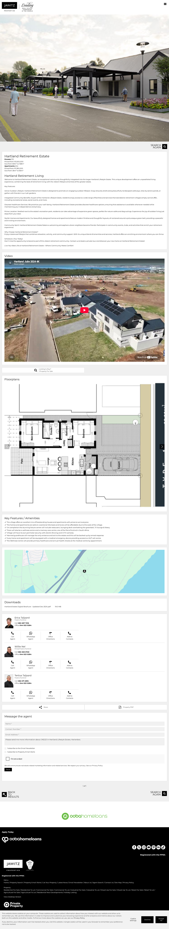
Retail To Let (149, 890)
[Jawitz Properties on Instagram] (144, 847)
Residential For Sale (12, 890)
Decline (147, 920)
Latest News (63, 883)
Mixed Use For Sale (108, 890)
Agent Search (98, 883)
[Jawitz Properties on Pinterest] (153, 847)
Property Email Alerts (26, 752)
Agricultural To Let (28, 892)
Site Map (118, 883)
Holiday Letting (70, 892)
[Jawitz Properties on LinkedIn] (158, 847)
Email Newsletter (28, 748)
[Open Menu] (165, 4)
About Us (87, 883)
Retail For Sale (137, 890)
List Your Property (49, 883)
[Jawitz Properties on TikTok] (163, 847)
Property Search (16, 883)
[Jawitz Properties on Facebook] (134, 847)
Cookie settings (133, 919)
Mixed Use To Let (123, 890)
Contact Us (109, 883)
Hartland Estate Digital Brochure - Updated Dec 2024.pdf (27, 607)
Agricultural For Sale (12, 892)
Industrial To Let (93, 890)
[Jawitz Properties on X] (139, 847)
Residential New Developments (50, 892)
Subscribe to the (21, 748)
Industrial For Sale (78, 890)
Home (6, 883)
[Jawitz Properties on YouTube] (149, 847)
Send (8, 769)
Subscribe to (21, 752)
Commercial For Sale (44, 890)
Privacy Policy (97, 765)
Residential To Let (28, 890)
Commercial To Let (62, 890)
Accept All (161, 919)
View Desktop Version (12, 897)
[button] (166, 79)
